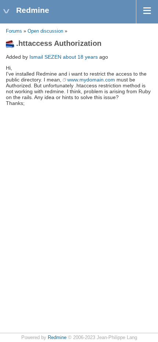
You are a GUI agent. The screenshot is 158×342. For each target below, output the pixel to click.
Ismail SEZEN (45, 57)
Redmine (57, 337)
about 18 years (80, 57)
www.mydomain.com (91, 80)
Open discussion (45, 31)
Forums (14, 31)
